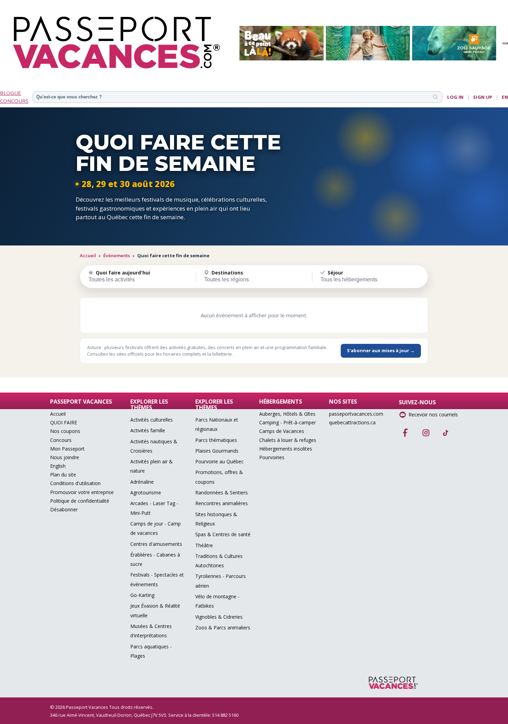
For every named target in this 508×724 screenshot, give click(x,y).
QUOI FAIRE (63, 422)
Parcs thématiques (216, 440)
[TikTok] (446, 430)
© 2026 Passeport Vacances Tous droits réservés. (101, 707)
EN (505, 97)
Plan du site (63, 474)
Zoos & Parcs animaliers (222, 627)
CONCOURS (14, 100)
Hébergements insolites (285, 448)
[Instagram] (426, 430)
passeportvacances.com (356, 414)
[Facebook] (406, 430)
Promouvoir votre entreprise (82, 492)
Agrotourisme (145, 492)
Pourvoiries (271, 457)
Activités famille (147, 430)
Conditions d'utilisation (75, 483)
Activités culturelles (151, 419)
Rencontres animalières (221, 503)
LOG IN (455, 97)
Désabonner (64, 509)
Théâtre (204, 545)
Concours (61, 440)
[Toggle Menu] (505, 43)
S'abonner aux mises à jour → (381, 350)
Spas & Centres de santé (223, 534)
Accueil (88, 255)
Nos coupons (65, 431)
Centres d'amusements (156, 544)
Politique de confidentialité (79, 501)
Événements (116, 255)
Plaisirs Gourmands (216, 450)
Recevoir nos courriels (433, 414)
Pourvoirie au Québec (219, 461)
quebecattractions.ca (352, 422)
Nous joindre (64, 457)
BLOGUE (10, 92)
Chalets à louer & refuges (287, 440)
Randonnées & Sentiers (221, 492)
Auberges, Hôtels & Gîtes (287, 414)
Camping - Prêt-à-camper (287, 422)
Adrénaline (142, 482)
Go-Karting (142, 595)
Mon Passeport (67, 448)
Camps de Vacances (281, 431)
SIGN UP (482, 97)
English (58, 466)
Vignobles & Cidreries (219, 617)
